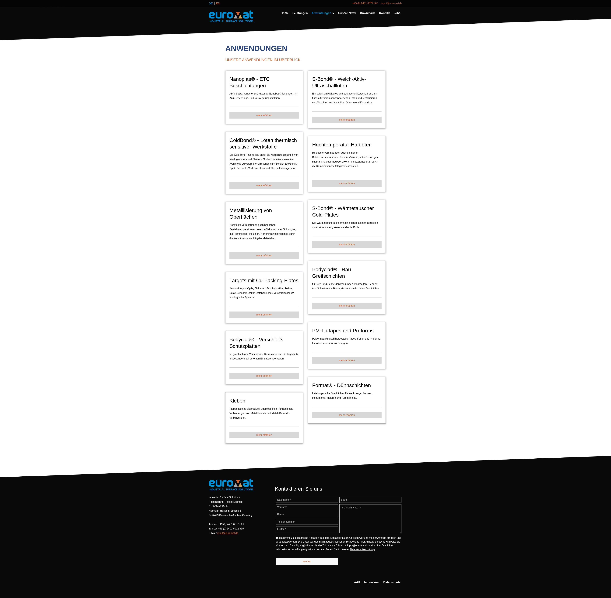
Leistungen (300, 13)
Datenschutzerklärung (362, 549)
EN (218, 3)
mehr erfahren (264, 115)
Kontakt (384, 13)
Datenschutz (391, 582)
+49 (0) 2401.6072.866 (365, 3)
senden (307, 561)
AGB (357, 582)
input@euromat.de (391, 3)
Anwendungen (321, 13)
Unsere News (347, 13)
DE (211, 3)
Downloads (367, 13)
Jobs (397, 13)
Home (285, 13)
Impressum (371, 582)
